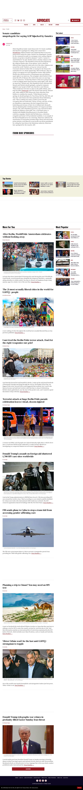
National (73, 47)
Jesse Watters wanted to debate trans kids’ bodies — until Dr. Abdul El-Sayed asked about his (75, 257)
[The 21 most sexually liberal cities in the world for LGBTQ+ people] (28, 312)
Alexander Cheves (6, 346)
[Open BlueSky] (18, 20)
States (72, 37)
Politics (26, 24)
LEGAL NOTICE (65, 777)
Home (4, 29)
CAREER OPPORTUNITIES (28, 777)
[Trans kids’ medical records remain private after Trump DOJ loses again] (63, 50)
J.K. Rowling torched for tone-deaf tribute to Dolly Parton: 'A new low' (75, 238)
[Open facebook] (15, 20)
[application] (68, 81)
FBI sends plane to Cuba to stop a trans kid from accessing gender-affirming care (27, 511)
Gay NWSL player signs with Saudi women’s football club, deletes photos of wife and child (75, 62)
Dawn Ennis (5, 590)
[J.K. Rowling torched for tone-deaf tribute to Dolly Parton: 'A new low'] (63, 235)
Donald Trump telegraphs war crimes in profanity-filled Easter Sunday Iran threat (24, 718)
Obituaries (73, 269)
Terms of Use (35, 787)
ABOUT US (21, 777)
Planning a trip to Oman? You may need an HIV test (26, 586)
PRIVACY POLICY (44, 777)
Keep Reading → (36, 282)
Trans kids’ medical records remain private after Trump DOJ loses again (75, 53)
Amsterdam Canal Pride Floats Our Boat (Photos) (46, 191)
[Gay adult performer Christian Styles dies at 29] (63, 272)
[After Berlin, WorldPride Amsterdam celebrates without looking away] (28, 256)
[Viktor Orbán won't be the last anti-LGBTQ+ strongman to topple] (28, 663)
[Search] (68, 20)
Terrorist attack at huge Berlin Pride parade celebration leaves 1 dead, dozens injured (25, 400)
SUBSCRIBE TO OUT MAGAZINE (6, 20)
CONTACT (16, 777)
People (72, 232)
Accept (79, 787)
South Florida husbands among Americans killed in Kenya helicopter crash (20, 185)
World (7, 29)
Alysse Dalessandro (7, 239)
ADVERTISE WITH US (37, 777)
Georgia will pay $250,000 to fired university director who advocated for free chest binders (75, 72)
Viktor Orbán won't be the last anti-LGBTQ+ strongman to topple (25, 642)
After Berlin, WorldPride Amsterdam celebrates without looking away (27, 235)
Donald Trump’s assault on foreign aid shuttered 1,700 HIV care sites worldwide (27, 455)
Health (42, 24)
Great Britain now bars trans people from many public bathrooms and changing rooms (73, 185)
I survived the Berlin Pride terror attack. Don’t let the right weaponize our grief (28, 341)
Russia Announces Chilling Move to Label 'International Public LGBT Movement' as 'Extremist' (20, 193)
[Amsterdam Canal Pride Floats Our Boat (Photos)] (34, 191)
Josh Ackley (5, 646)
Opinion (57, 24)
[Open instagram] (24, 20)
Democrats (25, 90)
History (50, 24)
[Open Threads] (21, 20)
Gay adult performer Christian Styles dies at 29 (75, 274)
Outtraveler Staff (9, 43)
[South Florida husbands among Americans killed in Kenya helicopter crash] (8, 184)
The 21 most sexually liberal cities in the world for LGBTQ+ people (28, 291)
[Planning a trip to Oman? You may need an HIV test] (28, 607)
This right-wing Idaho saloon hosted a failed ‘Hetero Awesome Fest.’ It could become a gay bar (75, 266)
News (34, 24)
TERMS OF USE (59, 777)
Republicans (16, 52)
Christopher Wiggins (7, 404)
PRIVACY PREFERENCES (52, 777)
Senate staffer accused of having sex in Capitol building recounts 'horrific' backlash (46, 185)
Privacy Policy (26, 787)
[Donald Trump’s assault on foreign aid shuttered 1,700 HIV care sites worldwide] (28, 476)
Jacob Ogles (5, 459)
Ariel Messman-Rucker (7, 295)
